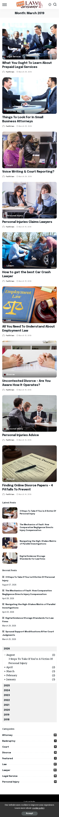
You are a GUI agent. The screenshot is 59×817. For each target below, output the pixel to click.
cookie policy (38, 808)
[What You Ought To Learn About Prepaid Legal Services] (29, 41)
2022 (7, 700)
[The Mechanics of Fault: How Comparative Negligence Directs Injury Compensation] (9, 528)
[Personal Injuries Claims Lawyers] (29, 200)
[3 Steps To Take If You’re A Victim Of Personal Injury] (9, 513)
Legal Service (14, 57)
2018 (7, 719)
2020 (7, 710)
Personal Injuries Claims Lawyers (27, 222)
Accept (29, 813)
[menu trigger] (5, 4)
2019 (6, 715)
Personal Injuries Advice (20, 435)
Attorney (11, 111)
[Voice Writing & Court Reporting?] (29, 150)
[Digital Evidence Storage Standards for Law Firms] (9, 558)
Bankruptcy (8, 741)
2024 (7, 690)
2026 (7, 648)
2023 (7, 695)
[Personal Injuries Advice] (29, 413)
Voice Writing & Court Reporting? (28, 171)
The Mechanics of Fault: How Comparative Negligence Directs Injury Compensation (36, 527)
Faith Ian (10, 72)
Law (9, 320)
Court (10, 165)
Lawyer (10, 266)
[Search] (55, 4)
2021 (6, 705)
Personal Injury (15, 216)
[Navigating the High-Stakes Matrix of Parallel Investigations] (9, 543)
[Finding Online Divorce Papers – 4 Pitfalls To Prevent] (29, 463)
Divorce (11, 375)
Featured (7, 759)
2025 (7, 685)
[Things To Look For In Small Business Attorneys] (29, 95)
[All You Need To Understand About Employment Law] (29, 304)
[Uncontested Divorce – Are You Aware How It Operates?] (29, 359)
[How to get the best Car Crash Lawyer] (29, 250)
